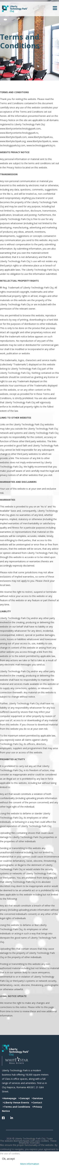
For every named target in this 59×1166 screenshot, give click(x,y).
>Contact (36, 1102)
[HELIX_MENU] (55, 9)
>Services (37, 1098)
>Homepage (9, 1098)
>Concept (24, 1098)
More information (29, 1163)
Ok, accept (8, 1158)
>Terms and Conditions (17, 1106)
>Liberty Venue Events (16, 1102)
